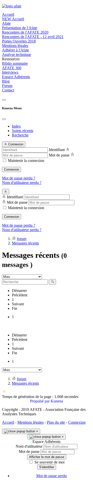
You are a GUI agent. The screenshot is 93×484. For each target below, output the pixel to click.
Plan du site (56, 422)
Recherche (20, 135)
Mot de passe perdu (51, 476)
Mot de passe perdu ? (18, 178)
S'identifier (46, 467)
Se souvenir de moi (48, 462)
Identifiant (57, 150)
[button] (46, 59)
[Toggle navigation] (4, 100)
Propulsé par (40, 401)
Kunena (57, 401)
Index (16, 126)
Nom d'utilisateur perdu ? (21, 182)
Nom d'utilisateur (29, 446)
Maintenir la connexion (26, 160)
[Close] (4, 119)
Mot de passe (59, 155)
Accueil (8, 422)
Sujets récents (22, 131)
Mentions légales (30, 422)
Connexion (11, 169)
